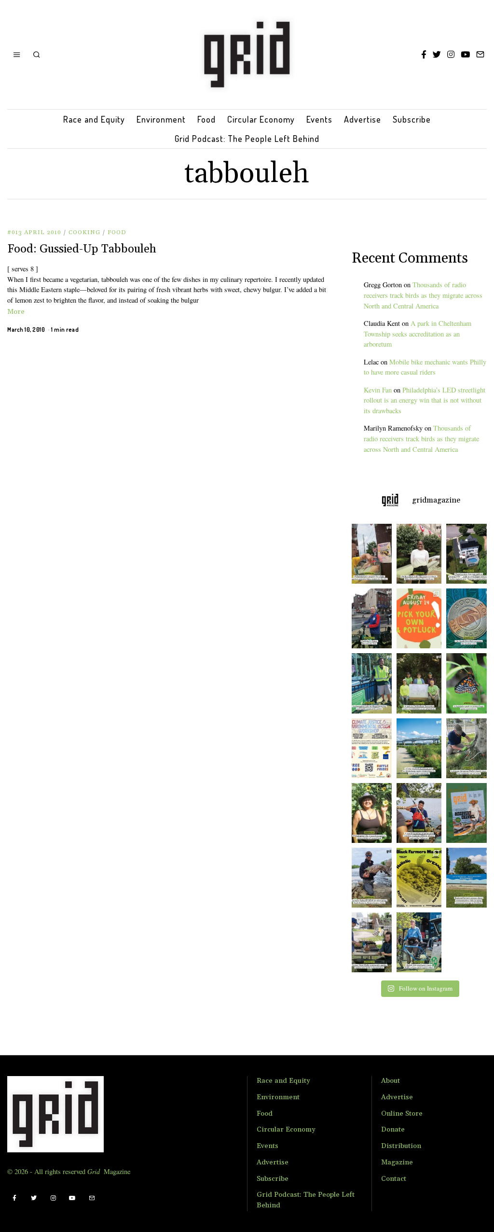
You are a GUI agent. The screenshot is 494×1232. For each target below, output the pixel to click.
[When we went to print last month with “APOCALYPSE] (369, 618)
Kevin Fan (378, 389)
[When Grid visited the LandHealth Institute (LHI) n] (369, 942)
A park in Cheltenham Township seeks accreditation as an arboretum (417, 334)
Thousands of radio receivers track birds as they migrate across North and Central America (423, 295)
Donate (393, 1129)
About (390, 1081)
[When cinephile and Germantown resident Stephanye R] (419, 554)
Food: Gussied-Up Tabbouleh (81, 249)
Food (206, 119)
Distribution (401, 1146)
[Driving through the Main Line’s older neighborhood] (468, 748)
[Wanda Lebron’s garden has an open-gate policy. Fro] (369, 813)
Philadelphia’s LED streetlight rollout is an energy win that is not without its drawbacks (424, 400)
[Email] (480, 54)
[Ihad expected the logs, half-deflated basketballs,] (369, 878)
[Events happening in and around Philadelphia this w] (419, 618)
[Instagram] (451, 54)
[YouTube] (465, 54)
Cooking (84, 232)
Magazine (397, 1162)
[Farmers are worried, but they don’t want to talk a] (468, 878)
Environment (161, 119)
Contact (393, 1179)
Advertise (362, 119)
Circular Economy (261, 119)
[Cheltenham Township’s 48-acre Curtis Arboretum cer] (419, 683)
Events (319, 119)
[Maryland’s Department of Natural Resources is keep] (468, 683)
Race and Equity (94, 119)
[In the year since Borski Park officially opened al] (419, 748)
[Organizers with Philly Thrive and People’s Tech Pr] (369, 554)
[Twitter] (436, 54)
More (16, 312)
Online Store (402, 1113)
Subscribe (412, 119)
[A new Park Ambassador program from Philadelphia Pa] (369, 683)
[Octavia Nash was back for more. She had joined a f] (419, 813)
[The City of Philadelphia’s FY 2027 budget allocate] (468, 618)
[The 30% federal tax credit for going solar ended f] (468, 554)
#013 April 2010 (34, 232)
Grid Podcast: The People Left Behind (247, 138)
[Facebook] (424, 54)
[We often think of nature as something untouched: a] (468, 813)
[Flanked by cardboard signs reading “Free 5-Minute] (419, 942)
